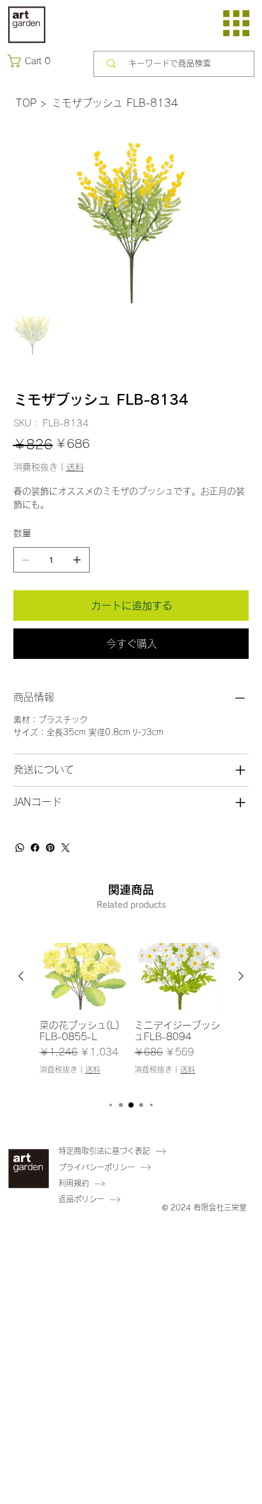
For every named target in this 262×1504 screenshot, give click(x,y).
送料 (92, 1069)
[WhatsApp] (19, 847)
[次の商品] (241, 976)
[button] (32, 61)
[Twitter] (65, 847)
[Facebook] (35, 847)
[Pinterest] (50, 847)
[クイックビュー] (83, 976)
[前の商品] (21, 976)
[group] (131, 1014)
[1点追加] (77, 559)
